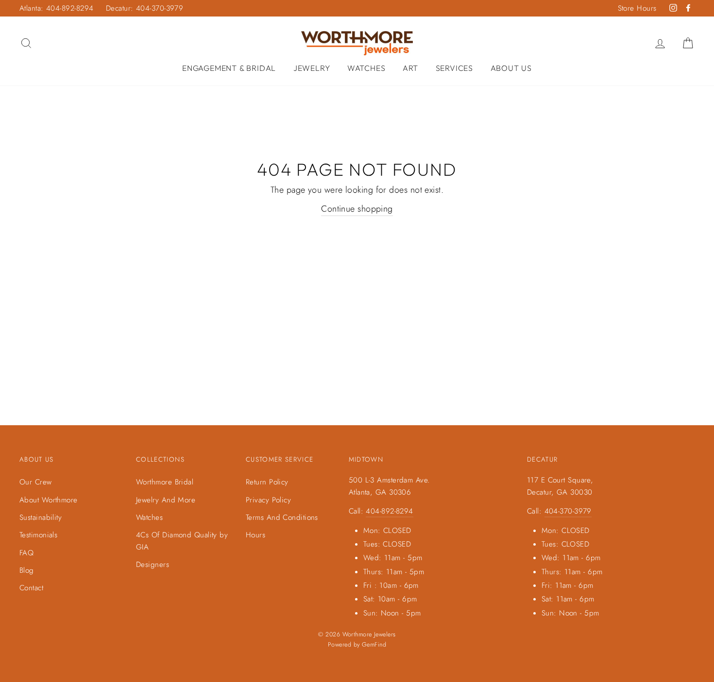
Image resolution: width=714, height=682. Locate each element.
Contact (31, 587)
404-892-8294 (389, 511)
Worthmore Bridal (164, 482)
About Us (511, 68)
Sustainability (40, 517)
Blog (26, 570)
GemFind (374, 644)
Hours (255, 535)
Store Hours (637, 8)
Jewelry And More (165, 500)
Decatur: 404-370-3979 (144, 8)
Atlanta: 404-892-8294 (56, 8)
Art (410, 68)
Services (454, 68)
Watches (366, 68)
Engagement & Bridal (229, 68)
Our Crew (35, 482)
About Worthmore (48, 500)
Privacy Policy (268, 500)
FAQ (26, 553)
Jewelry (311, 68)
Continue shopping (357, 208)
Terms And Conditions (282, 517)
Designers (152, 564)
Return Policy (267, 482)
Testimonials (38, 535)
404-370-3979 (568, 511)
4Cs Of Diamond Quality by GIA (182, 541)
